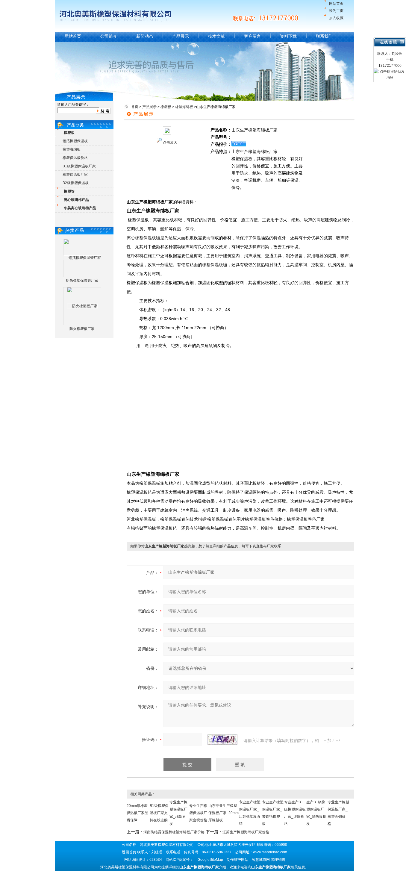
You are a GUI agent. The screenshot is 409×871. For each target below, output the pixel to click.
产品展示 (180, 36)
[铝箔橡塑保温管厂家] (82, 257)
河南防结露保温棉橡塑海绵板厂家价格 (174, 832)
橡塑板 (165, 107)
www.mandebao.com (270, 852)
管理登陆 (278, 860)
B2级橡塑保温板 (76, 183)
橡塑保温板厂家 (75, 174)
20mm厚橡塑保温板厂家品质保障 (137, 813)
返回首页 (129, 852)
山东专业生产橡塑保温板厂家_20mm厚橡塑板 (223, 813)
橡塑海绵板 (72, 149)
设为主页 (336, 11)
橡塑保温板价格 (75, 158)
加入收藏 (336, 18)
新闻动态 (144, 36)
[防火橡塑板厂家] (82, 306)
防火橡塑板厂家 (82, 329)
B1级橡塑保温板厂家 (79, 166)
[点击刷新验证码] (222, 739)
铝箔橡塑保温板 (75, 141)
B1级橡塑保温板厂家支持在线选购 (159, 813)
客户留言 (252, 36)
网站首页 (336, 3)
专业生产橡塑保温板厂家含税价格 (198, 813)
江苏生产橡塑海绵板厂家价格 (245, 832)
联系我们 (324, 36)
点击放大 (170, 142)
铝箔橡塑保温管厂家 (82, 280)
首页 (134, 107)
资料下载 (288, 36)
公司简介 (108, 36)
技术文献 (216, 36)
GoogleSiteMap (210, 860)
